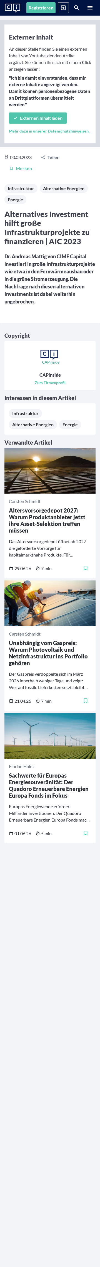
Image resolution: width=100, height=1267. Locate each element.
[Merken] (85, 568)
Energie (15, 199)
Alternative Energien (63, 188)
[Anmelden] (63, 7)
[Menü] (90, 7)
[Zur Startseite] (12, 8)
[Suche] (76, 7)
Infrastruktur (21, 188)
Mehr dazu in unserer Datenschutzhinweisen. (49, 131)
